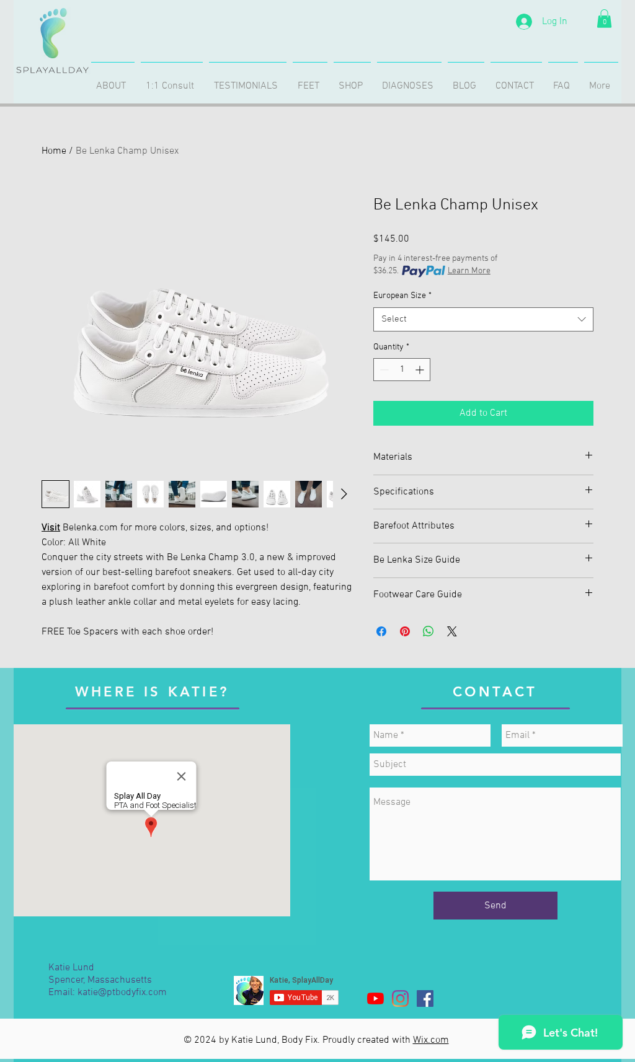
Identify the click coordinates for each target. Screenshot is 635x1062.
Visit (51, 528)
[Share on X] (452, 631)
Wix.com (431, 1040)
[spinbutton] (402, 369)
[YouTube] (375, 998)
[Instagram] (400, 998)
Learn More (469, 271)
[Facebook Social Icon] (425, 998)
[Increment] (421, 369)
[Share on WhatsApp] (428, 631)
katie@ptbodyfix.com (122, 992)
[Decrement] (383, 369)
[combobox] (483, 319)
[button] (604, 18)
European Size (402, 296)
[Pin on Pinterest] (404, 631)
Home (54, 151)
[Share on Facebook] (381, 631)
